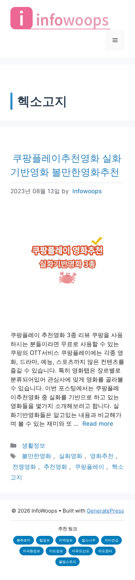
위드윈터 (105, 551)
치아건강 (111, 540)
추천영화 (55, 466)
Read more (97, 423)
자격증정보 (31, 551)
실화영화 (70, 455)
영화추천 (102, 455)
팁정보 (44, 540)
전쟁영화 (24, 466)
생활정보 (33, 445)
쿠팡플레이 (89, 466)
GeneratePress (105, 510)
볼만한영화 (36, 455)
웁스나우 (89, 540)
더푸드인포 (80, 551)
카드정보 (56, 551)
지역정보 (66, 540)
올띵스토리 (67, 561)
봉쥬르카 (23, 540)
